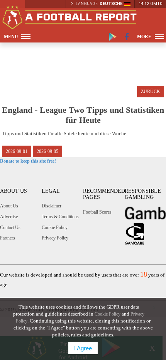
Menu (11, 36)
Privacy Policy (55, 238)
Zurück (150, 91)
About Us (9, 206)
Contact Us (10, 227)
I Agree (83, 348)
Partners (7, 238)
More (144, 36)
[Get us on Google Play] (112, 36)
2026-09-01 (16, 151)
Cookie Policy (55, 227)
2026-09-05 (47, 151)
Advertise (9, 216)
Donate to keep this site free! (28, 161)
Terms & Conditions (60, 216)
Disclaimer (51, 206)
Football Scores (97, 212)
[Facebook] (126, 36)
